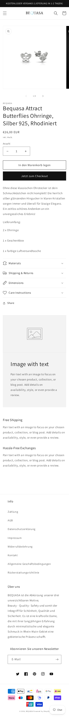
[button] (5, 13)
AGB (10, 520)
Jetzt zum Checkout (34, 176)
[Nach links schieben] (26, 96)
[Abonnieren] (57, 659)
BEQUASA (29, 711)
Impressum (15, 538)
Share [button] (10, 303)
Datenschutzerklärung (21, 529)
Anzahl (6, 143)
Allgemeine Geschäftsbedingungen (29, 564)
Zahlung (13, 511)
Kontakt (13, 555)
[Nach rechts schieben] (43, 96)
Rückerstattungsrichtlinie (23, 572)
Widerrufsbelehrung (20, 546)
